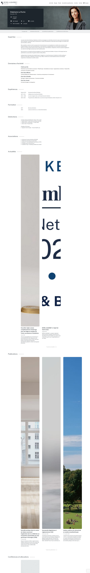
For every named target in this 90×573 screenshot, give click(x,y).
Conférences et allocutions (62, 31)
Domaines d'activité (34, 31)
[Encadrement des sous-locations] (30, 335)
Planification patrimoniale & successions (29, 68)
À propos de (24, 31)
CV (23, 21)
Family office (66, 68)
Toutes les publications (50, 549)
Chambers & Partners (25, 126)
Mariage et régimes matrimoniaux (28, 78)
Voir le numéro (16, 23)
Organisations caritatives (59, 68)
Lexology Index (24, 119)
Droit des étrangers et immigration (28, 82)
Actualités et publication (47, 31)
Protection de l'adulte (39, 78)
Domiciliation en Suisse (48, 68)
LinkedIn (25, 23)
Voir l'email (15, 21)
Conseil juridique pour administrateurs (28, 74)
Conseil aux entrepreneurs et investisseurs (45, 74)
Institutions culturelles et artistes (27, 70)
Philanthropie (40, 68)
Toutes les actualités (50, 346)
